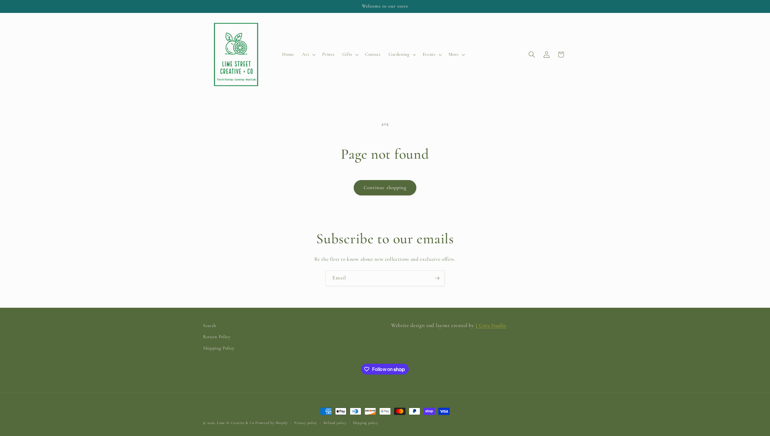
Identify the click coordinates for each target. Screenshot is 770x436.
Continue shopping (385, 188)
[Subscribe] (437, 278)
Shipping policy (365, 423)
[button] (308, 54)
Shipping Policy (219, 348)
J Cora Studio (491, 325)
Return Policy (217, 336)
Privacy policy (305, 423)
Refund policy (335, 423)
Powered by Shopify (271, 423)
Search (209, 325)
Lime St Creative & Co (235, 423)
